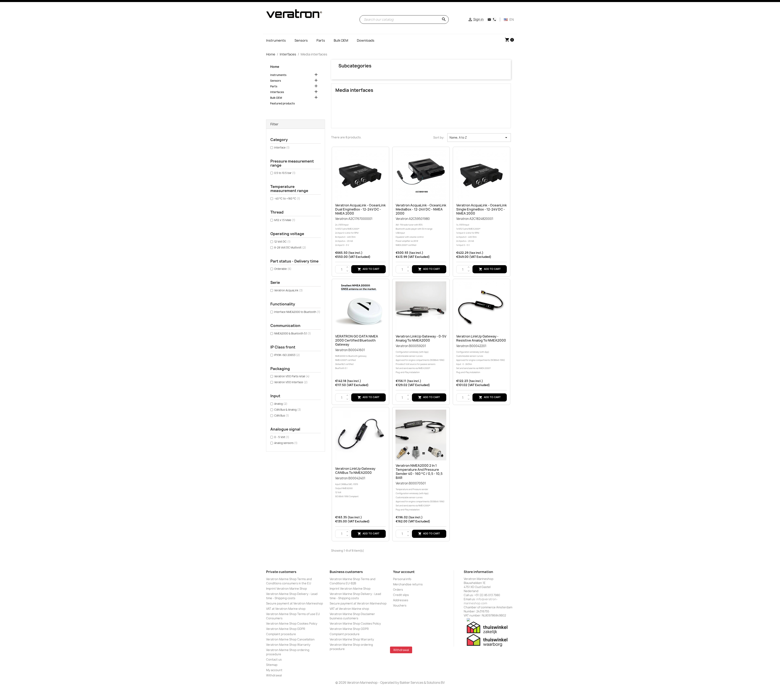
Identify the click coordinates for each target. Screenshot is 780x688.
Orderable (282, 269)
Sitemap (271, 665)
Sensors (275, 80)
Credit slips (401, 595)
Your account (404, 572)
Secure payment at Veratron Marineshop (294, 603)
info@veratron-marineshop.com (481, 601)
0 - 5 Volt (281, 437)
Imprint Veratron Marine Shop (286, 588)
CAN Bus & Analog (287, 409)
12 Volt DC (282, 241)
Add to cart (368, 269)
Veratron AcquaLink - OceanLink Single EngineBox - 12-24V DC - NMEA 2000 (481, 209)
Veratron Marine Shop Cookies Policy (291, 623)
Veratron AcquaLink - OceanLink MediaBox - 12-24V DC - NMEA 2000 (421, 209)
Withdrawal (274, 675)
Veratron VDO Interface (291, 382)
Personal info (402, 579)
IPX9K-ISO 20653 (287, 355)
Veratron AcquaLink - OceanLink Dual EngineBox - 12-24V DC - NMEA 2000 (360, 209)
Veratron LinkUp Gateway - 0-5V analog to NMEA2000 (421, 338)
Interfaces (277, 92)
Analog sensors (286, 443)
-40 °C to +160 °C (287, 198)
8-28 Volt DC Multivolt (290, 247)
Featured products (282, 103)
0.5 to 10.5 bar (285, 173)
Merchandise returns (408, 584)
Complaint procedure (281, 634)
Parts (273, 86)
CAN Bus (281, 415)
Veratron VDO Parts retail (292, 376)
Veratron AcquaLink (288, 290)
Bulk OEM (276, 98)
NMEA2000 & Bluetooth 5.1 (292, 333)
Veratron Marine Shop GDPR (285, 629)
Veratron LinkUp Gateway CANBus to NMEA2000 (355, 470)
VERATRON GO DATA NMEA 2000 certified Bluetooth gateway (356, 340)
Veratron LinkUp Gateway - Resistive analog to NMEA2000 (481, 338)
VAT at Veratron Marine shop (286, 609)
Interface (282, 147)
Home (274, 67)
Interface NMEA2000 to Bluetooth (297, 312)
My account (274, 670)
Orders (398, 589)
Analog (280, 404)
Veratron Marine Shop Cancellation (290, 639)
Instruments (278, 75)
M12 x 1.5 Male (284, 220)
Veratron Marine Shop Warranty (288, 645)
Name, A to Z (479, 137)
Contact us (274, 659)
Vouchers (399, 605)
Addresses (400, 600)
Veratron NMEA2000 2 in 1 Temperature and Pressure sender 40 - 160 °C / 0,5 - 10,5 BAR (419, 471)
